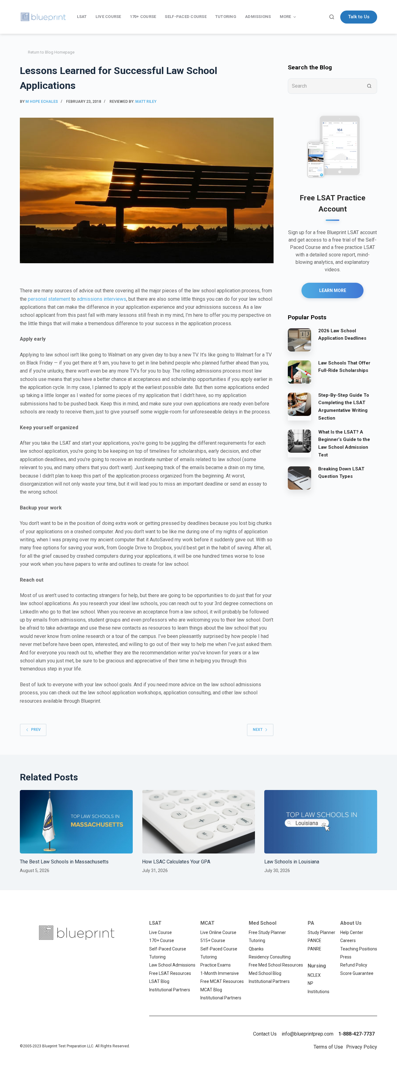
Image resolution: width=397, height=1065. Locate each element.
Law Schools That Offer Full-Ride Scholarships (344, 366)
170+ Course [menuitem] (143, 16)
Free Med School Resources (276, 964)
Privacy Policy (361, 1047)
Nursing (317, 966)
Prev (36, 729)
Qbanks (256, 948)
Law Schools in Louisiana (291, 862)
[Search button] (369, 86)
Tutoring (157, 956)
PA (311, 923)
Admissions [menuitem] (258, 16)
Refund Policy (353, 964)
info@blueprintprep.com (307, 1034)
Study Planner (321, 932)
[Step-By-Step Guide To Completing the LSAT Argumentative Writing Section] (299, 404)
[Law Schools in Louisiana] (320, 821)
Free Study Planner (267, 932)
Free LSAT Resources (170, 973)
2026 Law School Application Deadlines (342, 334)
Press (345, 956)
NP (310, 983)
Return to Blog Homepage (51, 52)
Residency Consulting (270, 956)
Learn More (332, 290)
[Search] (331, 17)
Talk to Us (358, 17)
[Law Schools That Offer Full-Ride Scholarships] (299, 372)
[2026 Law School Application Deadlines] (299, 340)
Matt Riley (145, 101)
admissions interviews (101, 299)
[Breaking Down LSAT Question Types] (299, 478)
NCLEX (314, 975)
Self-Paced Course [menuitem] (185, 16)
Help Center (351, 932)
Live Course (160, 932)
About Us (351, 923)
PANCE (314, 940)
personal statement (49, 299)
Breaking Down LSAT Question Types (341, 472)
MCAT (207, 923)
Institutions (318, 991)
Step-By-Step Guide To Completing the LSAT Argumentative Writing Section (343, 406)
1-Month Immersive (219, 973)
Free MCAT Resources (222, 981)
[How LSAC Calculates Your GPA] (198, 821)
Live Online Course (218, 932)
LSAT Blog (159, 981)
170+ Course (161, 940)
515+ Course (212, 940)
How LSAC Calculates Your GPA (176, 862)
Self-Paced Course (167, 948)
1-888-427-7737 (356, 1034)
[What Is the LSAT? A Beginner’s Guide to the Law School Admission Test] (299, 441)
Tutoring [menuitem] (225, 16)
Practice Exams (215, 964)
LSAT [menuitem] (82, 16)
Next (257, 729)
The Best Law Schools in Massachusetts (64, 862)
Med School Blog (265, 973)
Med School (262, 923)
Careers (348, 940)
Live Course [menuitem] (108, 16)
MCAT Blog (211, 989)
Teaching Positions (358, 948)
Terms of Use (328, 1047)
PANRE (314, 948)
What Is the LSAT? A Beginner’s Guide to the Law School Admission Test (344, 443)
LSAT (155, 923)
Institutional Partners (169, 989)
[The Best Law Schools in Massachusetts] (76, 821)
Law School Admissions (172, 964)
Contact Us (265, 1034)
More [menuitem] (285, 16)
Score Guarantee (356, 973)
